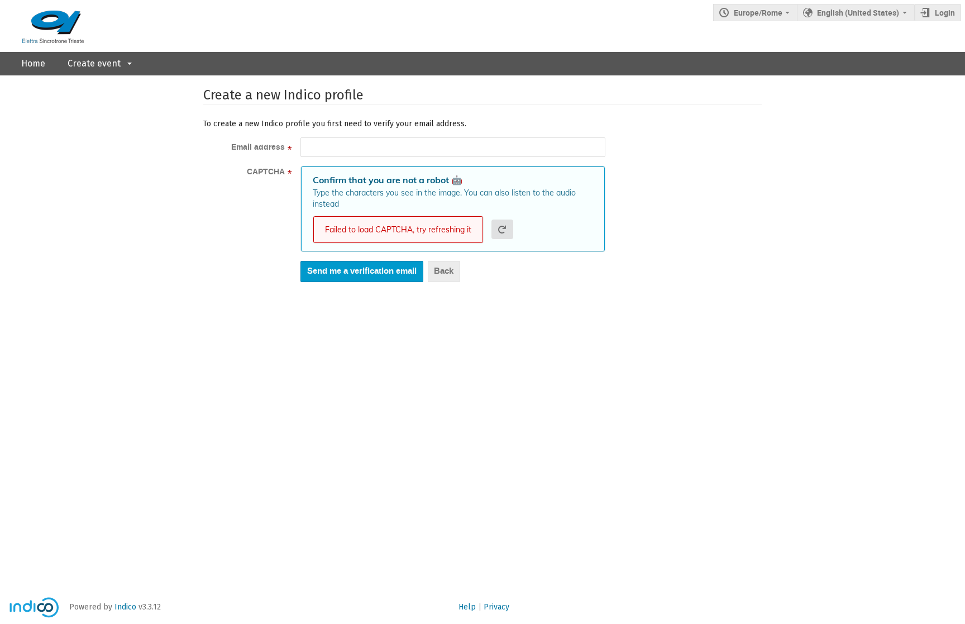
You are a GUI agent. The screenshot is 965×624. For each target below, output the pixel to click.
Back (443, 271)
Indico (125, 607)
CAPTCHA (266, 172)
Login (945, 12)
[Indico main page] (42, 26)
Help (467, 607)
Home (33, 63)
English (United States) (858, 12)
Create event (94, 63)
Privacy (496, 607)
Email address (258, 147)
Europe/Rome (758, 12)
